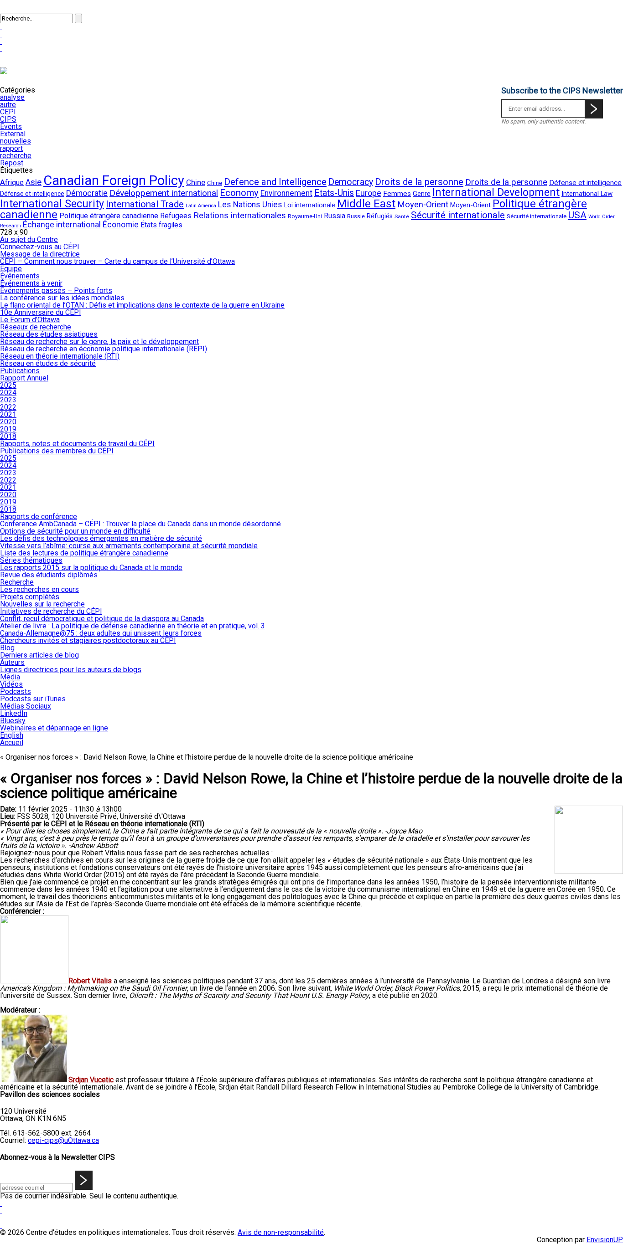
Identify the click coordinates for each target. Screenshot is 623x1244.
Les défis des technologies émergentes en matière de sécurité (101, 538)
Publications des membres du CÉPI (57, 451)
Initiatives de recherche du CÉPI (51, 611)
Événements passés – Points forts (56, 290)
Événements (20, 276)
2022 (8, 407)
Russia (334, 215)
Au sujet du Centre (29, 239)
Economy (239, 192)
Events (11, 126)
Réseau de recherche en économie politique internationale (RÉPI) (103, 348)
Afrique (12, 182)
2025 (8, 385)
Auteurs (12, 662)
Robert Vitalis (90, 981)
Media (10, 677)
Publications (20, 370)
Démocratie (87, 193)
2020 (8, 421)
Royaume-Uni (305, 216)
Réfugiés (380, 216)
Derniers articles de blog (39, 655)
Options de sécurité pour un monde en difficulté (75, 531)
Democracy (350, 182)
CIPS (8, 119)
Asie (34, 182)
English (11, 735)
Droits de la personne (419, 181)
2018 (8, 436)
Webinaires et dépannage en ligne (54, 728)
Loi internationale (309, 205)
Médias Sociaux (25, 706)
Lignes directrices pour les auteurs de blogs (70, 669)
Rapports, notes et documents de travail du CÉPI (77, 443)
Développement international (163, 193)
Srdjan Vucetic (91, 1079)
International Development (496, 192)
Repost (11, 163)
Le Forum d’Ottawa (30, 319)
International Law (587, 194)
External (13, 133)
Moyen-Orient (422, 205)
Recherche (17, 582)
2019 (8, 429)
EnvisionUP (605, 1239)
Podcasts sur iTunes (33, 698)
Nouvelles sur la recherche (42, 604)
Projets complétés (29, 596)
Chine (195, 182)
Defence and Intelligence (275, 181)
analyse (12, 97)
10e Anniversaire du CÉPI (40, 312)
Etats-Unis (334, 193)
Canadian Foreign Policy (113, 180)
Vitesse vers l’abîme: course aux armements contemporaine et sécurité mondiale (129, 545)
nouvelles (15, 141)
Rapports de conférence (38, 516)
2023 (8, 400)
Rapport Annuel (24, 378)
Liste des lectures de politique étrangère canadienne (84, 553)
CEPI (8, 112)
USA (577, 215)
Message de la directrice (40, 254)
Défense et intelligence (585, 183)
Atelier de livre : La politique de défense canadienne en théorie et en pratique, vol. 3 (132, 626)
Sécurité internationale (458, 215)
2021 (8, 414)
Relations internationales (239, 216)
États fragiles (161, 225)
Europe (368, 193)
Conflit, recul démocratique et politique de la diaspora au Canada (102, 618)
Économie (121, 224)
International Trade (145, 204)
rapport (11, 148)
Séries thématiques (31, 560)
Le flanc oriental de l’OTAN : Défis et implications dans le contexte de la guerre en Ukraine (142, 305)
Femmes (397, 194)
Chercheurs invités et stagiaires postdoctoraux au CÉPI (88, 640)
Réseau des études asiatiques (49, 334)
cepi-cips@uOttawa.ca (63, 1140)
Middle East (366, 203)
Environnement (286, 193)
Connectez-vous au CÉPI (39, 246)
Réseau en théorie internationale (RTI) (59, 356)
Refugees (176, 215)
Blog (7, 647)
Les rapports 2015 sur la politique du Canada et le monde (91, 567)
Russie (356, 216)
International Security (52, 204)
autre (8, 104)
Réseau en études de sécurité (48, 363)
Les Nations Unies (250, 204)
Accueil (11, 742)
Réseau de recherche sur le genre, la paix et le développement (99, 341)
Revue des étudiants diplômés (49, 575)
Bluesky (13, 720)
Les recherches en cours (39, 589)
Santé (402, 216)
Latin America (201, 206)
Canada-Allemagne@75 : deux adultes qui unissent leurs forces (101, 633)
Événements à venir (31, 283)
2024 (8, 392)
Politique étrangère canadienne (108, 215)
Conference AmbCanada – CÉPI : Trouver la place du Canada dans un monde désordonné (140, 523)
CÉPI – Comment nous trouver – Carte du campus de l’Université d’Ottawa (117, 261)
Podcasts (15, 691)
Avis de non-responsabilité (281, 1232)
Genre (422, 194)
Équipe (11, 268)
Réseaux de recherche (35, 327)
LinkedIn (13, 713)
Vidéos (11, 684)
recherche (15, 155)
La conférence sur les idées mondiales (62, 297)
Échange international (62, 224)
